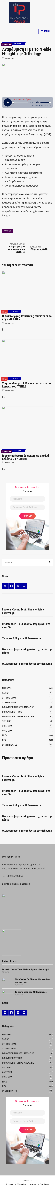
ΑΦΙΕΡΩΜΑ (7, 730)
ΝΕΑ (4, 740)
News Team (10, 58)
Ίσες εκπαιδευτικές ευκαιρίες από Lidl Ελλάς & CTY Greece (26, 457)
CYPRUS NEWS (9, 702)
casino (5, 693)
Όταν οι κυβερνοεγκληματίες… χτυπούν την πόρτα (27, 651)
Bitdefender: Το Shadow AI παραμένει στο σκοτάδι (26, 625)
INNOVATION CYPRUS (12, 712)
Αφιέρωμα (7, 726)
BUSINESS (6, 44)
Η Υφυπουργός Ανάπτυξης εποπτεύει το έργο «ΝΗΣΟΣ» (26, 317)
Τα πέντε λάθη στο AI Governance (21, 638)
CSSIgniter (22, 1184)
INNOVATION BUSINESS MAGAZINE (18, 707)
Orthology (7, 231)
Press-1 (27, 1180)
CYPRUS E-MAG (9, 698)
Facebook (11, 586)
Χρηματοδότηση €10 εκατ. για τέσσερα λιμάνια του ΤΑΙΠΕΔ (26, 385)
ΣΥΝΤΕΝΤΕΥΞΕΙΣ (9, 744)
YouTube (24, 586)
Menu (47, 31)
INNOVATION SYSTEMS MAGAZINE (18, 716)
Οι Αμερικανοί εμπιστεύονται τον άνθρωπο (27, 663)
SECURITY (6, 721)
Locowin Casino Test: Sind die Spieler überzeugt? (24, 611)
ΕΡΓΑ (4, 312)
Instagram (18, 586)
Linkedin (5, 586)
